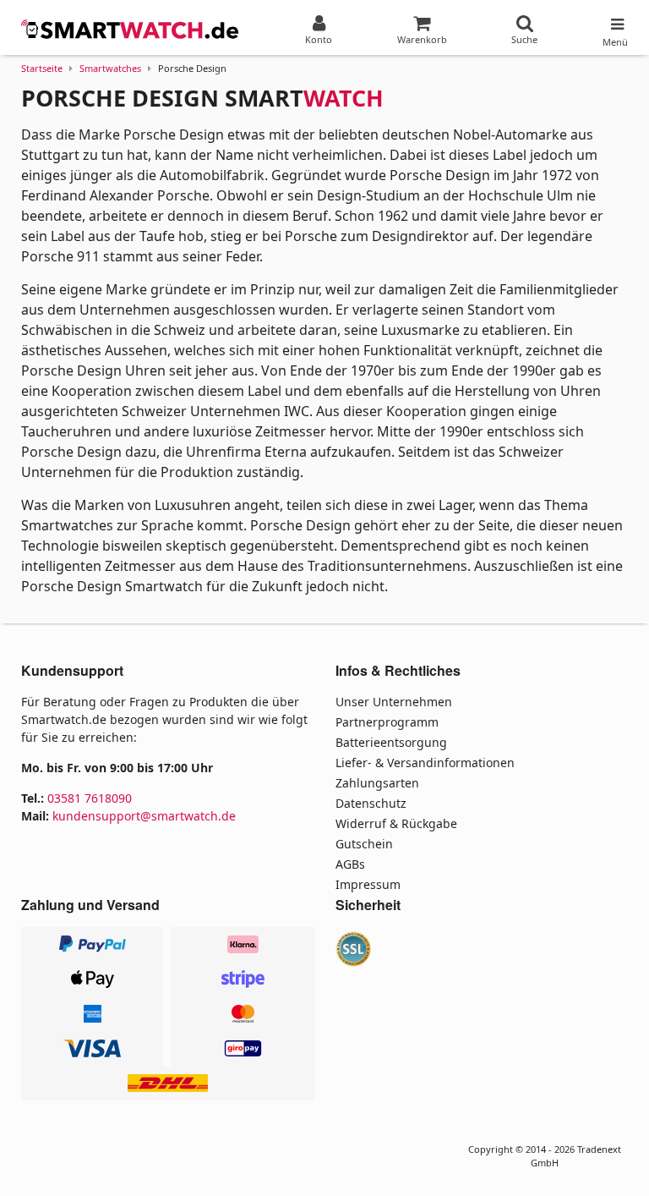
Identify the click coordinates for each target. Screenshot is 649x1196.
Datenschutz (370, 803)
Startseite (42, 68)
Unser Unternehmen (393, 702)
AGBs (350, 864)
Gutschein (364, 844)
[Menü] (615, 20)
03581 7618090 (89, 798)
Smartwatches (110, 68)
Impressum (368, 884)
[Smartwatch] (131, 30)
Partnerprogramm (387, 722)
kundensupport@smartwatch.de (144, 816)
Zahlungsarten (377, 783)
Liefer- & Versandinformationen (425, 762)
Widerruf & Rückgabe (396, 823)
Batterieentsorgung (391, 742)
